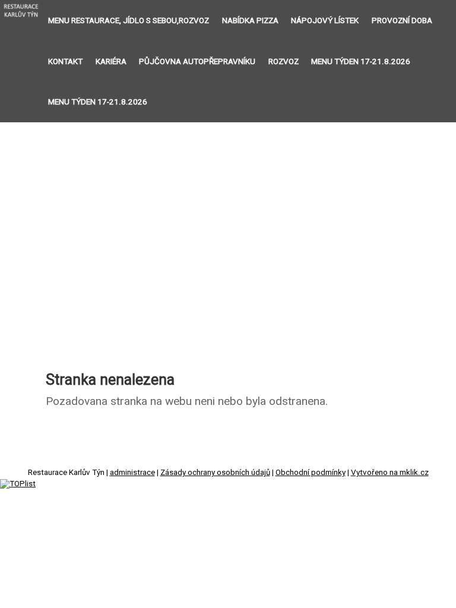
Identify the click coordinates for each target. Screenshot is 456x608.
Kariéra (111, 61)
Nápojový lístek (325, 20)
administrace (132, 472)
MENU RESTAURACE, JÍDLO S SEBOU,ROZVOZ (128, 20)
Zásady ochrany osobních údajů (215, 472)
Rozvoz (283, 61)
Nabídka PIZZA (250, 20)
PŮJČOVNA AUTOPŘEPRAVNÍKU (197, 61)
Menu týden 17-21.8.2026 (360, 61)
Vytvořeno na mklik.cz (390, 472)
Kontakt (65, 61)
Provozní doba (402, 20)
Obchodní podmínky (311, 472)
